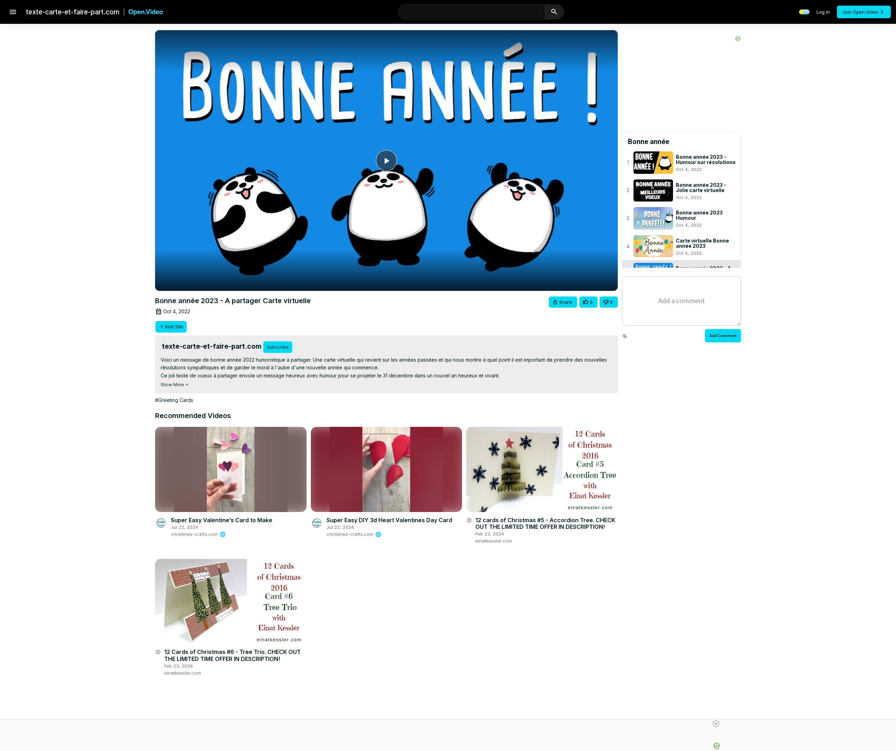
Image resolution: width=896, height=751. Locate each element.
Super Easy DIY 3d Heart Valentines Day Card (389, 520)
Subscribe (278, 347)
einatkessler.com (493, 541)
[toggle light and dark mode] (804, 11)
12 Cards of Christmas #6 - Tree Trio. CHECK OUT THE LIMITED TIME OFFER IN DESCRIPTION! (232, 655)
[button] (563, 302)
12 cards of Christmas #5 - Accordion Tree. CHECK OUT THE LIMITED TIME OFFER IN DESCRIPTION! (545, 523)
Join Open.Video (860, 12)
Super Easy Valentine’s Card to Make (221, 520)
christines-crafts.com (195, 534)
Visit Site (173, 326)
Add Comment (722, 336)
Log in (823, 12)
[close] (716, 724)
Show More (172, 384)
